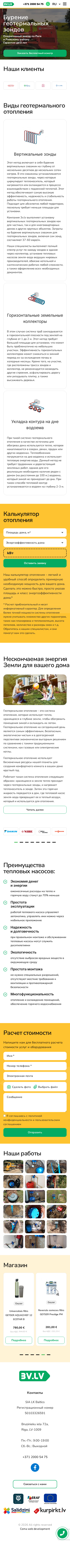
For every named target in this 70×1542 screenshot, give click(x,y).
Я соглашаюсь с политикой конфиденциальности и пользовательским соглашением (31, 1120)
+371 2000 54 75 (33, 4)
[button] (56, 4)
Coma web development (35, 1529)
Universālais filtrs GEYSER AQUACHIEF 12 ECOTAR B (18, 1315)
